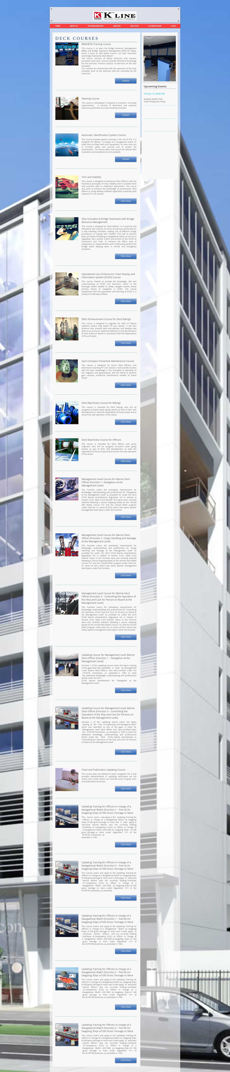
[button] (117, 25)
